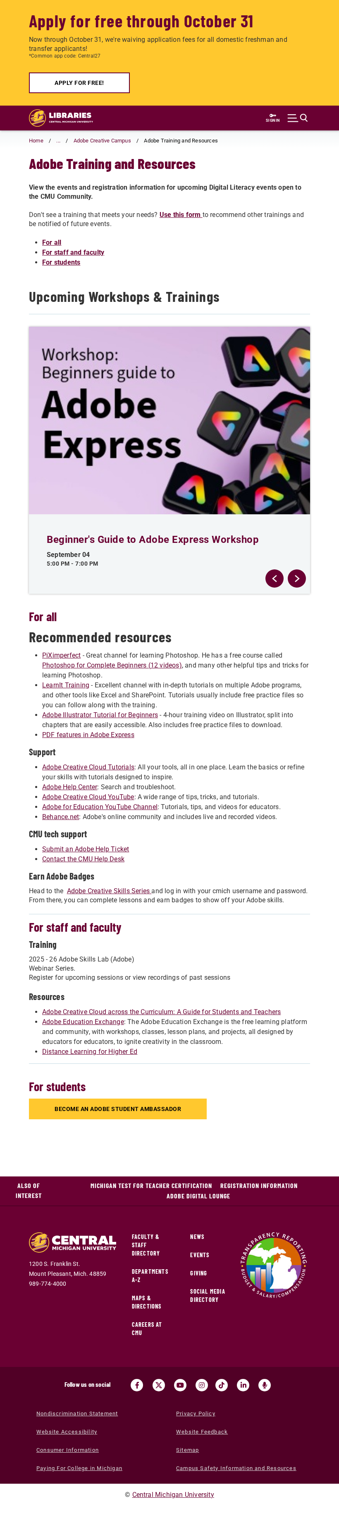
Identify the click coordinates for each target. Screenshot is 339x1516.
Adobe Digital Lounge (198, 1196)
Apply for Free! (79, 83)
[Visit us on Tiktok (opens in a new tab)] (221, 1385)
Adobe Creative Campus (102, 140)
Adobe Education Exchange (83, 1022)
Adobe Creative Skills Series (109, 891)
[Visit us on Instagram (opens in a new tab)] (202, 1385)
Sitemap (187, 1450)
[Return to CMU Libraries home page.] (61, 118)
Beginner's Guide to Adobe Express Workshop (153, 539)
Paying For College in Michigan (79, 1468)
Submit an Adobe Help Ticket (85, 849)
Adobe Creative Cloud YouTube (88, 797)
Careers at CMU (147, 1328)
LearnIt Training (65, 685)
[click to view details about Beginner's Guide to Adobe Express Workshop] (169, 420)
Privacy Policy (195, 1413)
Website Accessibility (66, 1432)
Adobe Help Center (69, 787)
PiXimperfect (61, 655)
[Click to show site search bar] (297, 118)
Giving (198, 1273)
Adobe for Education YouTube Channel (100, 807)
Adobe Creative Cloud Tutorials (88, 767)
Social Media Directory (207, 1295)
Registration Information (259, 1185)
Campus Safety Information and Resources (236, 1468)
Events (199, 1254)
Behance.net (60, 817)
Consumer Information (67, 1450)
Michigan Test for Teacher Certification (151, 1185)
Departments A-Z (150, 1275)
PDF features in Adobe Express (88, 735)
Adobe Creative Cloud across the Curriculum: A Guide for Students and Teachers (161, 1012)
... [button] (58, 140)
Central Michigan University (173, 1495)
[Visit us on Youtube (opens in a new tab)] (180, 1385)
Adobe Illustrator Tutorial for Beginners (100, 715)
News (197, 1236)
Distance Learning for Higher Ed (89, 1052)
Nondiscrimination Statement (77, 1413)
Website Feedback (202, 1432)
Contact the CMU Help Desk (83, 859)
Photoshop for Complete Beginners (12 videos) (112, 665)
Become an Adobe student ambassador (118, 1109)
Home (36, 140)
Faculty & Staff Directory (146, 1245)
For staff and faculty (73, 252)
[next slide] (297, 578)
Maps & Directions (147, 1302)
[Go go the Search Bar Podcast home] (264, 1385)
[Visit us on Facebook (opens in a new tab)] (137, 1385)
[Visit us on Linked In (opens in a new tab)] (243, 1385)
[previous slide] (274, 578)
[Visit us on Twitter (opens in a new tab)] (159, 1385)
